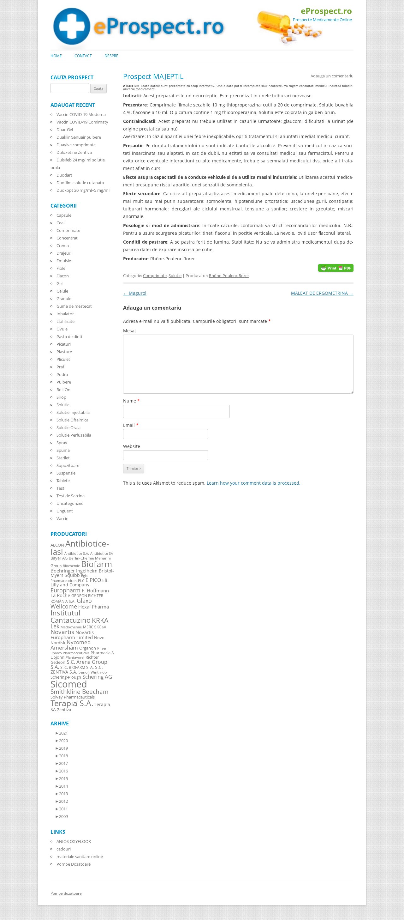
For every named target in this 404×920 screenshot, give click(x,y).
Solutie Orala (68, 427)
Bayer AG (59, 558)
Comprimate (155, 275)
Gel (59, 283)
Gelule (62, 291)
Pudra (62, 374)
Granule (63, 298)
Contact (83, 55)
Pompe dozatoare (66, 893)
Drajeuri (63, 253)
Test (60, 488)
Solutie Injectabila (73, 412)
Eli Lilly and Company (78, 582)
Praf (60, 367)
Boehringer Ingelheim (74, 570)
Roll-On (63, 389)
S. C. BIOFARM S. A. (77, 667)
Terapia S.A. (71, 703)
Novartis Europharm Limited (72, 634)
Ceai (60, 223)
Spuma (63, 450)
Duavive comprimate (76, 145)
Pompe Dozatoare (73, 864)
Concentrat (67, 238)
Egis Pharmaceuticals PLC (68, 578)
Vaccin (62, 518)
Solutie (175, 275)
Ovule (62, 329)
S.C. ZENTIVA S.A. (76, 669)
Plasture (64, 351)
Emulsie (63, 260)
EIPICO (93, 580)
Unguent (64, 511)
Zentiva (64, 709)
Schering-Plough (65, 677)
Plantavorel (75, 657)
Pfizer (101, 648)
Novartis (62, 632)
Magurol (134, 293)
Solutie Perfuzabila (73, 435)
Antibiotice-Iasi (79, 547)
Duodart (64, 175)
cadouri (63, 849)
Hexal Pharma (93, 606)
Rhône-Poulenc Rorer (229, 275)
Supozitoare (67, 465)
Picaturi (63, 344)
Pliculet (63, 359)
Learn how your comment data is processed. (253, 483)
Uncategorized (70, 503)
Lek (54, 626)
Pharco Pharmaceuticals (69, 653)
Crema (62, 245)
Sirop (61, 397)
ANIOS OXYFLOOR (73, 841)
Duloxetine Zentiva (74, 152)
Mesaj (129, 331)
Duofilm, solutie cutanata (80, 182)
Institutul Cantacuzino (70, 616)
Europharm (65, 590)
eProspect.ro (326, 10)
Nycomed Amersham (70, 645)
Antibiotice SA (101, 553)
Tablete (63, 480)
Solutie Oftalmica (72, 420)
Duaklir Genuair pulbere (78, 137)
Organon (87, 648)
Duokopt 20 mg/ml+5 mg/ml (83, 190)
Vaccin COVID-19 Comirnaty (82, 122)
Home (56, 55)
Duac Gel (64, 129)
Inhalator (65, 314)
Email (131, 425)
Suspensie (65, 473)
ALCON (57, 545)
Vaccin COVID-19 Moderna (81, 114)
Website (131, 446)
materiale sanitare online (79, 856)
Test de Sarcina (70, 496)
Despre (111, 55)
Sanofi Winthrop (93, 672)
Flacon (62, 276)
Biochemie (71, 566)
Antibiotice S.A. (76, 553)
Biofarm (96, 564)
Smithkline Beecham (79, 691)
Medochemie (71, 627)
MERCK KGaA (94, 626)
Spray (61, 442)
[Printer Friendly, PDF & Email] (336, 267)
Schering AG (97, 676)
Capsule (63, 215)
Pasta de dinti (69, 336)
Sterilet (63, 458)
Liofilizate (65, 321)
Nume (131, 401)
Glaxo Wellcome (71, 603)
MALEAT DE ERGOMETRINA (322, 293)
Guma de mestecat (74, 306)
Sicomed (68, 684)
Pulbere (63, 382)
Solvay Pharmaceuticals (72, 697)
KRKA (100, 620)
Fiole (60, 268)
